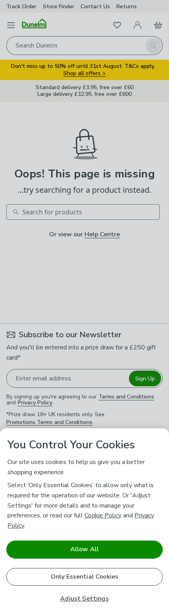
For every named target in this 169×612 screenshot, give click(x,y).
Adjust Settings (84, 599)
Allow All (84, 549)
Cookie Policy (102, 515)
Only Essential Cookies (85, 576)
